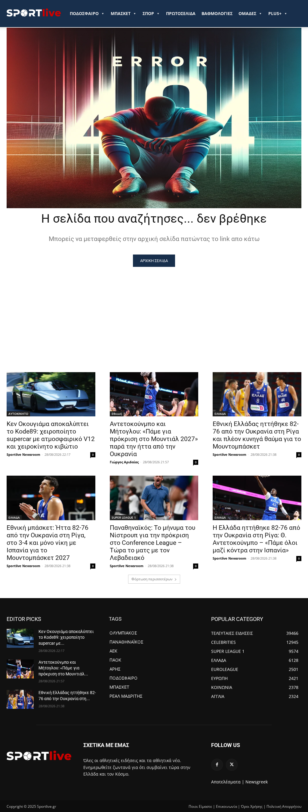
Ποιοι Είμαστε (200, 806)
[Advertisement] (154, 312)
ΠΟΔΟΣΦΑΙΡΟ (84, 13)
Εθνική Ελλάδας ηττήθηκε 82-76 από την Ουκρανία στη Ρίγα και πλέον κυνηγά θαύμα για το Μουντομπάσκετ (257, 435)
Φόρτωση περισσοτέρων (152, 579)
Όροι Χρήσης (252, 806)
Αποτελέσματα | (227, 782)
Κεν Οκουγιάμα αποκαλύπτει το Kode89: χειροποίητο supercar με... (66, 637)
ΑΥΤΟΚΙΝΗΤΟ (18, 414)
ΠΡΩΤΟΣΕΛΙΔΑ (181, 13)
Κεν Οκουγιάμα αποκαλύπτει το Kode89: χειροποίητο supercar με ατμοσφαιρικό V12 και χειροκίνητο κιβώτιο (51, 435)
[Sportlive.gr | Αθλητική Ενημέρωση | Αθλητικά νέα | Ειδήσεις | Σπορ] (39, 755)
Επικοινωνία (226, 806)
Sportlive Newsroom (23, 454)
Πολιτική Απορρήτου (283, 806)
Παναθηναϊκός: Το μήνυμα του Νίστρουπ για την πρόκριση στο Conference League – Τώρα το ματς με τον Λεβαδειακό (152, 542)
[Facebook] (217, 764)
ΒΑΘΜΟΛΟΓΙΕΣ (217, 13)
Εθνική (117, 414)
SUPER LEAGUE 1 (124, 517)
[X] (232, 764)
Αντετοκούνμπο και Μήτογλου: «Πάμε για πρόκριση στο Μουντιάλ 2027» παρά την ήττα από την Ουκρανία (154, 439)
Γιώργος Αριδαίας (124, 462)
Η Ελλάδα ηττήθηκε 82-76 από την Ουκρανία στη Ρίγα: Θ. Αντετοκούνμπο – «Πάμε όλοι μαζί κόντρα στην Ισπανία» (256, 539)
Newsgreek (256, 782)
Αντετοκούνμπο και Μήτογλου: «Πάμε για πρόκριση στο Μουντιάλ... (63, 668)
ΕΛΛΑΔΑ (220, 414)
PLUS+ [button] (275, 13)
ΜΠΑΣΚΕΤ (121, 13)
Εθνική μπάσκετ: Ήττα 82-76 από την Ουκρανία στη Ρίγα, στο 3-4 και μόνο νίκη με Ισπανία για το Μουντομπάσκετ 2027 (47, 542)
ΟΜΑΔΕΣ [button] (247, 13)
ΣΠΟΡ (148, 13)
